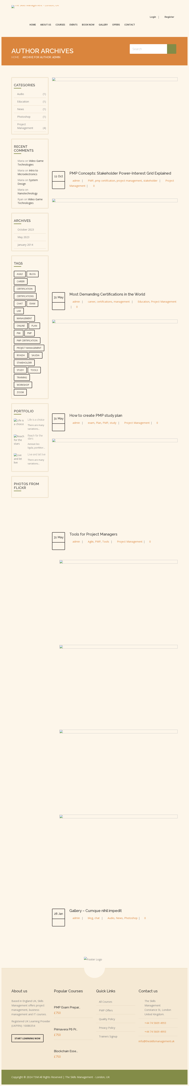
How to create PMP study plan (95, 415)
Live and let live (36, 454)
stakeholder (150, 180)
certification (24, 288)
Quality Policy (107, 1019)
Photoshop (131, 918)
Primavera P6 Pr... (66, 1029)
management (122, 301)
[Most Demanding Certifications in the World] (115, 201)
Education (144, 301)
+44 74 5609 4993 (155, 1023)
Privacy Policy (107, 1027)
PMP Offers (106, 1010)
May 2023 (23, 237)
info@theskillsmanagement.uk (156, 1041)
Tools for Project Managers (93, 534)
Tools (105, 541)
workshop (23, 384)
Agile (91, 541)
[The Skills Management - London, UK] (35, 6)
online (21, 325)
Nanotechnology (27, 193)
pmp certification (105, 180)
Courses (60, 24)
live (19, 311)
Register (169, 17)
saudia (35, 355)
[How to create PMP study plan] (115, 322)
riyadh (21, 355)
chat (97, 918)
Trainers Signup (108, 1036)
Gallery (103, 24)
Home (33, 24)
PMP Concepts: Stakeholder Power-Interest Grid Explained (120, 173)
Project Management (163, 301)
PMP (91, 180)
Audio (111, 918)
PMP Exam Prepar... (67, 1007)
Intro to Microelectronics (28, 172)
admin (76, 180)
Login (153, 17)
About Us (45, 24)
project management (129, 180)
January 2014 (25, 244)
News (119, 918)
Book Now (88, 24)
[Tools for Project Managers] (115, 441)
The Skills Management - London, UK (87, 1077)
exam (91, 422)
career (91, 301)
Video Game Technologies (31, 162)
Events (74, 24)
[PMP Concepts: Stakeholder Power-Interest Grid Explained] (115, 80)
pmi (18, 333)
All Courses (105, 1001)
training (22, 377)
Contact (129, 24)
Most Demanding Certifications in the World (107, 294)
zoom (20, 392)
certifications (104, 301)
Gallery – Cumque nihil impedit (95, 910)
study (113, 422)
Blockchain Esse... (66, 1051)
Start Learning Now (27, 1038)
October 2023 (26, 229)
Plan (98, 422)
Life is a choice (36, 419)
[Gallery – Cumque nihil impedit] (58, 922)
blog (90, 918)
